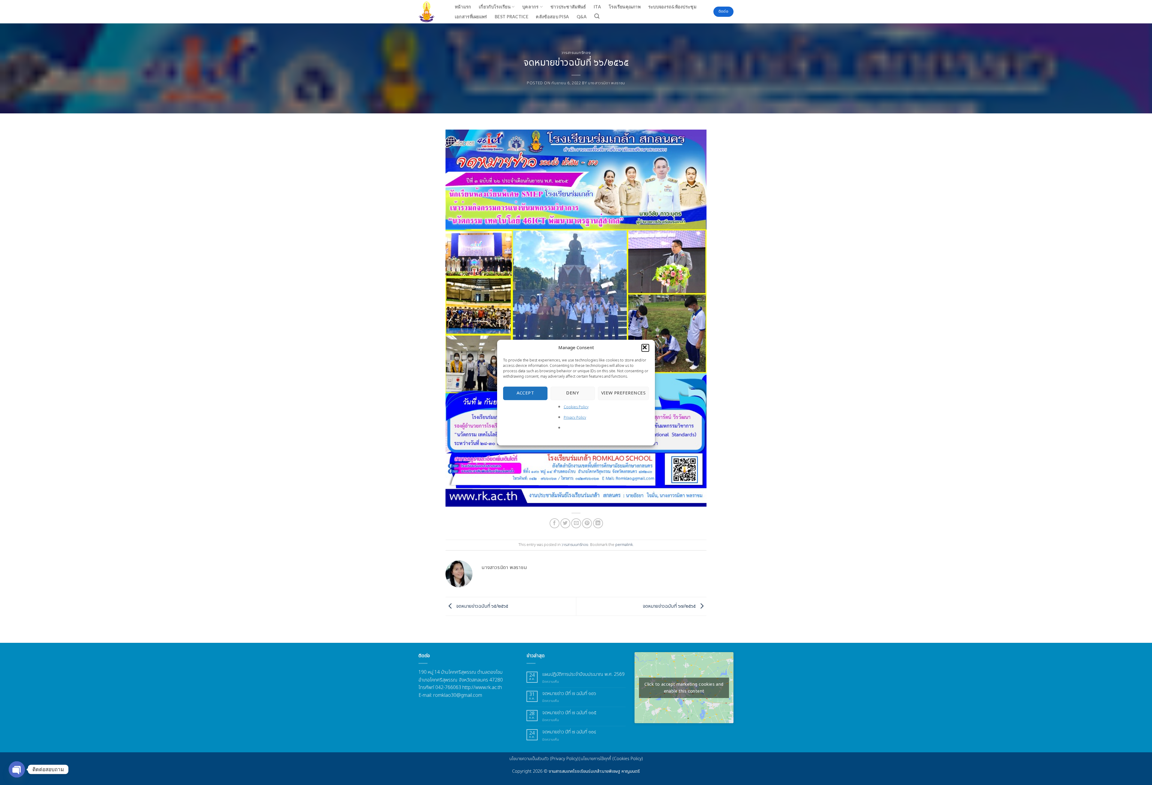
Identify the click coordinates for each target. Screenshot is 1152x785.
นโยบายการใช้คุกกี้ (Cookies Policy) (612, 759)
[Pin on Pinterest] (587, 523)
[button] (645, 347)
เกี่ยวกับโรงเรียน (495, 6)
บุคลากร (530, 6)
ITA (597, 6)
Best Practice (511, 16)
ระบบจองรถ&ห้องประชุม (672, 6)
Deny (572, 393)
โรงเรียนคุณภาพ (624, 6)
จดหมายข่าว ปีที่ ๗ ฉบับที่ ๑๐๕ (569, 713)
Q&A (582, 16)
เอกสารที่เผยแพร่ (471, 16)
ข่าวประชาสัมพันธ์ (568, 6)
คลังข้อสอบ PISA (552, 16)
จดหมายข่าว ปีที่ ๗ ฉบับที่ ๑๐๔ (569, 732)
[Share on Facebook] (555, 523)
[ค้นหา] (597, 16)
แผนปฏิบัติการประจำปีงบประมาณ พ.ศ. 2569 (583, 674)
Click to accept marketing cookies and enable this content (684, 687)
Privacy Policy (575, 417)
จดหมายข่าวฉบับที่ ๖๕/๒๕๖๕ (481, 606)
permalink (624, 545)
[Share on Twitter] (565, 523)
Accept (525, 393)
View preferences (623, 393)
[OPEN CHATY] (17, 769)
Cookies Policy (576, 406)
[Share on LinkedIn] (598, 523)
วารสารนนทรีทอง (576, 53)
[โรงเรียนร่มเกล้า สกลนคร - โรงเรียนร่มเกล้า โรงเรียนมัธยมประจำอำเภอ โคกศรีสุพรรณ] (430, 11)
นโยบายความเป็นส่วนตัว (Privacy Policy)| (545, 759)
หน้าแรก (463, 6)
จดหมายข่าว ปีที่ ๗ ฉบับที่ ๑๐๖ (569, 694)
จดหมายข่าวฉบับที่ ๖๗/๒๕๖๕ (670, 606)
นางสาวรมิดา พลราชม (606, 83)
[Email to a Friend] (576, 523)
